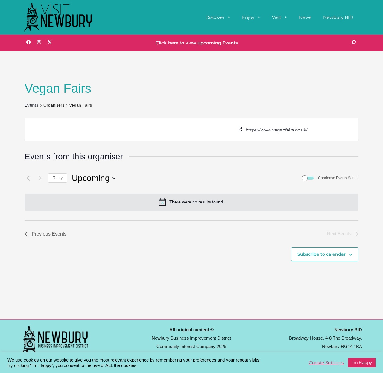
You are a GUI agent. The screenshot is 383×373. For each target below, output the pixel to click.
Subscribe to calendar (321, 254)
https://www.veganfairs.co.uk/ (277, 130)
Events (32, 105)
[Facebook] (28, 42)
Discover (215, 17)
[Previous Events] (28, 178)
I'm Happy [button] (362, 362)
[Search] (353, 42)
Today (58, 178)
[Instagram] (38, 42)
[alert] (196, 202)
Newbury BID (338, 17)
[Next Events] (39, 178)
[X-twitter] (49, 42)
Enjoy (248, 17)
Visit (276, 17)
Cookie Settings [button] (326, 362)
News (305, 17)
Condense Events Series (338, 178)
